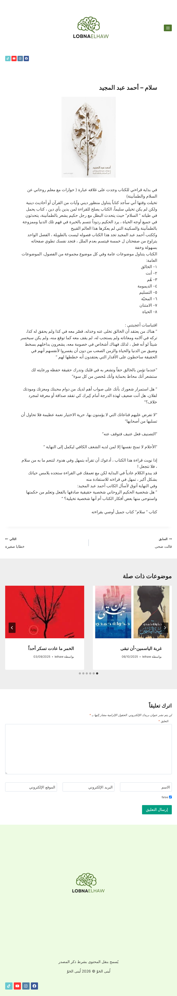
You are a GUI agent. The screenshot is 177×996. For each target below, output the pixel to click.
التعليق (163, 721)
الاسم (165, 787)
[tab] (97, 673)
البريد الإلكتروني (100, 787)
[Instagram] (20, 58)
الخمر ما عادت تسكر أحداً (51, 648)
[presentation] (132, 612)
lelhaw (146, 656)
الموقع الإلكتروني (42, 787)
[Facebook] (26, 58)
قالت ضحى (163, 543)
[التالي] (12, 628)
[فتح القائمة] (168, 28)
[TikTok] (8, 58)
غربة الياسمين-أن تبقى (141, 648)
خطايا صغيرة (15, 543)
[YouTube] (14, 58)
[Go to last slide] (164, 628)
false (164, 797)
